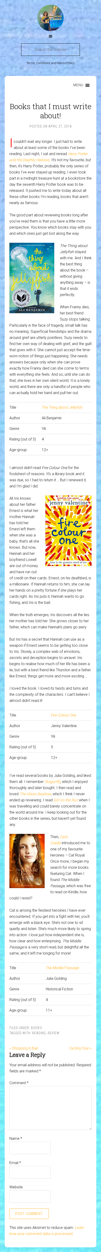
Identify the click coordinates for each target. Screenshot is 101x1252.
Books (36, 1028)
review (53, 1033)
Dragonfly (52, 781)
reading (39, 1033)
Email (15, 1163)
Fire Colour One (63, 715)
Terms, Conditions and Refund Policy (51, 63)
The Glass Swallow (35, 794)
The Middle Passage (62, 968)
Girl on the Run (66, 800)
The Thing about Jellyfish (62, 407)
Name (15, 1138)
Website (16, 1187)
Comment (18, 1083)
